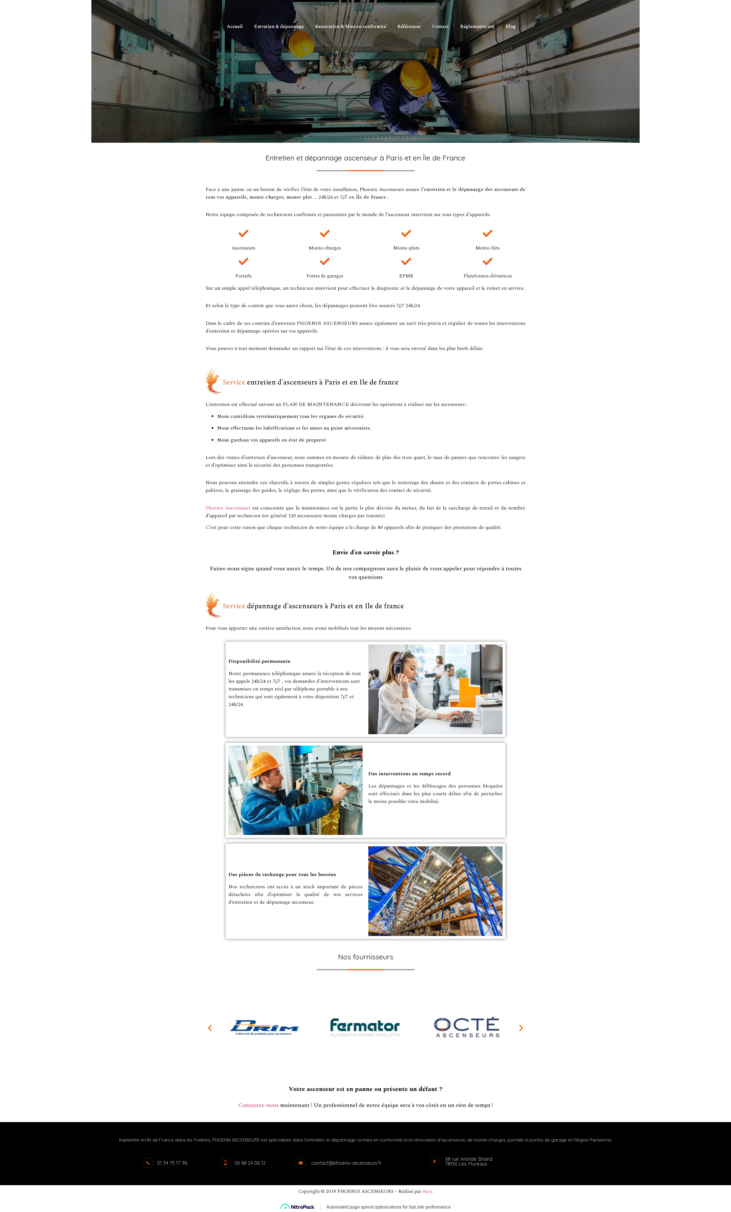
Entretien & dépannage (279, 26)
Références (409, 26)
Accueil (235, 26)
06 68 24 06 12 (250, 1163)
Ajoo (427, 1191)
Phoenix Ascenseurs (228, 508)
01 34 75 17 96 (172, 1163)
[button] (210, 1028)
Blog (511, 26)
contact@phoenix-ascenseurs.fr (346, 1163)
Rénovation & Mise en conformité (350, 26)
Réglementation (477, 26)
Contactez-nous (258, 1105)
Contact (440, 26)
